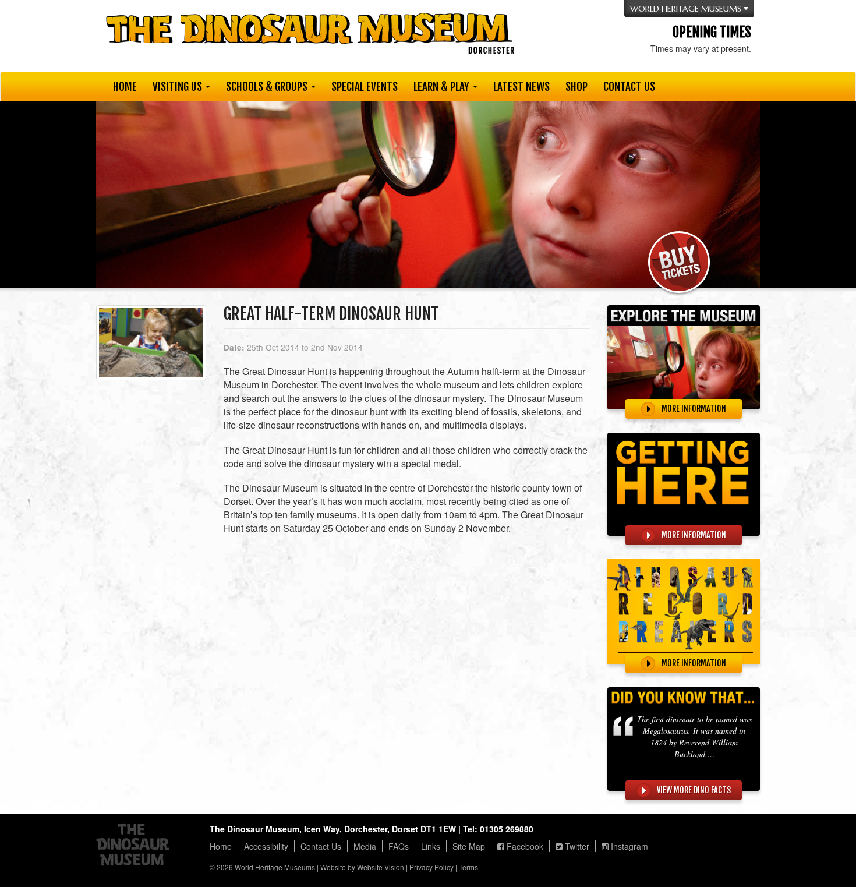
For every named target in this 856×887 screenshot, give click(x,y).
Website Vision (380, 867)
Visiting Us (178, 87)
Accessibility (266, 846)
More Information (693, 409)
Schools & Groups (268, 87)
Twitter (576, 846)
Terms (468, 867)
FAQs (398, 846)
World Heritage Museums (275, 867)
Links (430, 846)
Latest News (521, 87)
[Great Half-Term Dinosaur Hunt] (151, 347)
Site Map (468, 846)
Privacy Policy (431, 867)
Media (364, 846)
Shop (576, 87)
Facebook (523, 846)
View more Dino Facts (693, 790)
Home (125, 87)
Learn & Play (442, 87)
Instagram (628, 846)
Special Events (364, 87)
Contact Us (629, 87)
